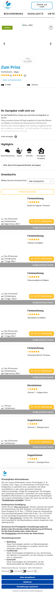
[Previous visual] (4, 43)
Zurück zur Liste (42, 5)
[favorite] (51, 27)
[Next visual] (50, 43)
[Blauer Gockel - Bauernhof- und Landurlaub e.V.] (7, 5)
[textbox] (27, 124)
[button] (41, 181)
